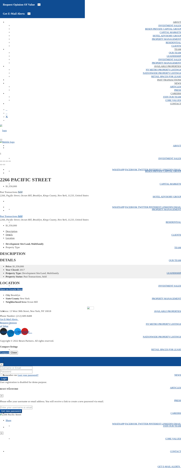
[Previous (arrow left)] (1, 164)
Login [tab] (9, 358)
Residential (173, 42)
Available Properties (167, 66)
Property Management (166, 39)
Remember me (10, 375)
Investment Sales (169, 25)
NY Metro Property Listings (163, 69)
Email (177, 169)
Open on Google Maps (11, 289)
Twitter (143, 169)
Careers (176, 93)
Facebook (131, 169)
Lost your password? (28, 375)
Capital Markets (170, 32)
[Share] (4, 161)
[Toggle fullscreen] (7, 161)
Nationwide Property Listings (162, 73)
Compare (4, 352)
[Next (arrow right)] (4, 164)
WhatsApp (118, 169)
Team (177, 49)
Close (14, 352)
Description (11, 231)
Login (4, 378)
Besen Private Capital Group (163, 29)
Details (9, 234)
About (177, 22)
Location (10, 238)
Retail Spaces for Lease (166, 76)
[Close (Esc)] (1, 161)
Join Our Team (172, 97)
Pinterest (155, 169)
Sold (20, 216)
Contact (175, 103)
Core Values (173, 100)
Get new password (11, 411)
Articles (175, 86)
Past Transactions (169, 80)
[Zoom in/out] (9, 161)
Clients (176, 46)
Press (177, 90)
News (177, 83)
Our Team (175, 52)
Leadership (174, 56)
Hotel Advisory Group (167, 35)
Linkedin (168, 169)
